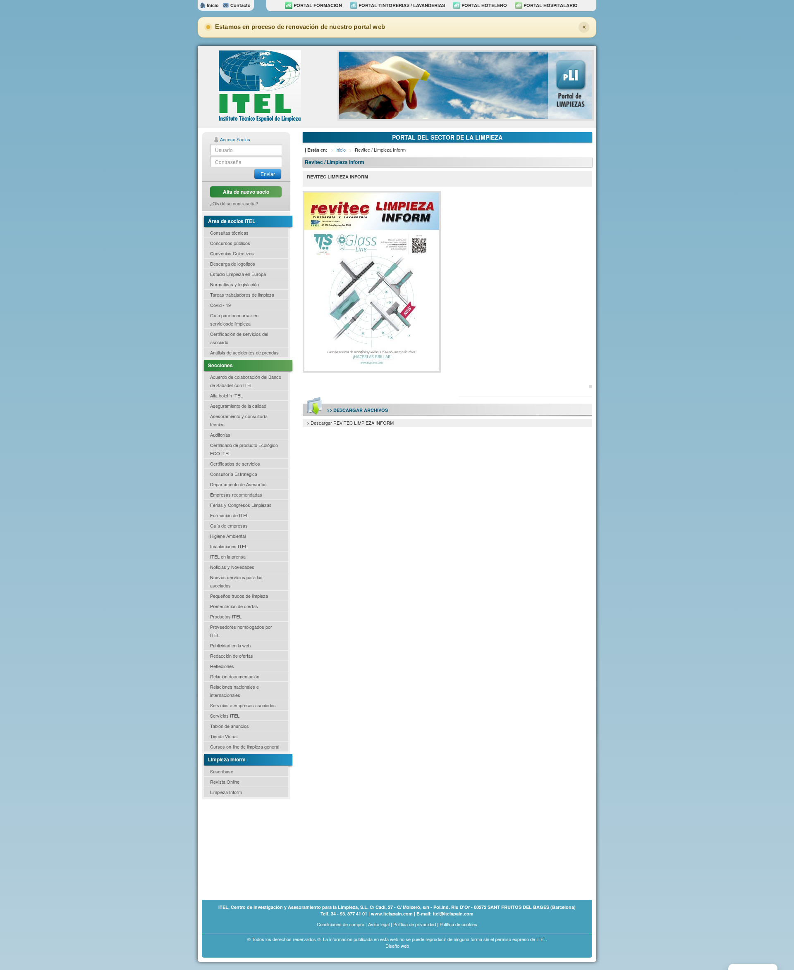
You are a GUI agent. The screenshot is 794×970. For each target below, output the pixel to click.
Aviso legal (379, 924)
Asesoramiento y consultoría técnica (239, 420)
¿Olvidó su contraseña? (234, 203)
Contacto (240, 5)
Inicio (212, 5)
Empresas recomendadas (236, 494)
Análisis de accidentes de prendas (244, 352)
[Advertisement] (243, 849)
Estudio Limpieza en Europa (238, 274)
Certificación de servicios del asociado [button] (239, 337)
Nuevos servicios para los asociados (236, 581)
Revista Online (224, 781)
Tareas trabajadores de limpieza (242, 294)
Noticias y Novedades (232, 566)
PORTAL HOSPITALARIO (550, 5)
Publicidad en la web (230, 645)
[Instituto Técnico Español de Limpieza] (260, 86)
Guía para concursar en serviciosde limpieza (234, 319)
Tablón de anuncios (229, 726)
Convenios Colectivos (232, 253)
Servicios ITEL (224, 715)
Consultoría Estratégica (233, 474)
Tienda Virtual (223, 736)
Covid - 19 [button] (220, 305)
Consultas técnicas (229, 232)
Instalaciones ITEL (228, 546)
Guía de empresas (229, 525)
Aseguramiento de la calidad (238, 405)
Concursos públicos (230, 243)
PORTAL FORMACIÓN (317, 5)
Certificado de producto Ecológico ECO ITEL (244, 449)
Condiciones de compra (340, 924)
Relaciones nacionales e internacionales (234, 690)
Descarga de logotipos (232, 263)
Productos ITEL (226, 616)
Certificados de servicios (235, 463)
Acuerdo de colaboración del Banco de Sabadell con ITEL (245, 380)
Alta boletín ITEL (226, 395)
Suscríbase (221, 771)
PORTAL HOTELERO (483, 5)
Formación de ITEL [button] (229, 515)
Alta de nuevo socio (246, 191)
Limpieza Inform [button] (226, 792)
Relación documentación (234, 676)
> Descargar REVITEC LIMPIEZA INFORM (350, 422)
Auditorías (220, 434)
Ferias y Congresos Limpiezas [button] (241, 505)
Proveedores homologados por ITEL (241, 630)
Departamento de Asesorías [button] (238, 484)
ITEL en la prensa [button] (228, 556)
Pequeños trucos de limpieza (239, 595)
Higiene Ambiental (228, 536)
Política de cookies (458, 924)
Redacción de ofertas (231, 655)
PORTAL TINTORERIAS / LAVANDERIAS (401, 5)
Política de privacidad (414, 924)
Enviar (268, 173)
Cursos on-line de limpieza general (244, 746)
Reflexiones (222, 666)
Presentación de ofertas (234, 606)
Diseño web (397, 945)
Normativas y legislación (234, 284)
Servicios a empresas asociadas (243, 705)
